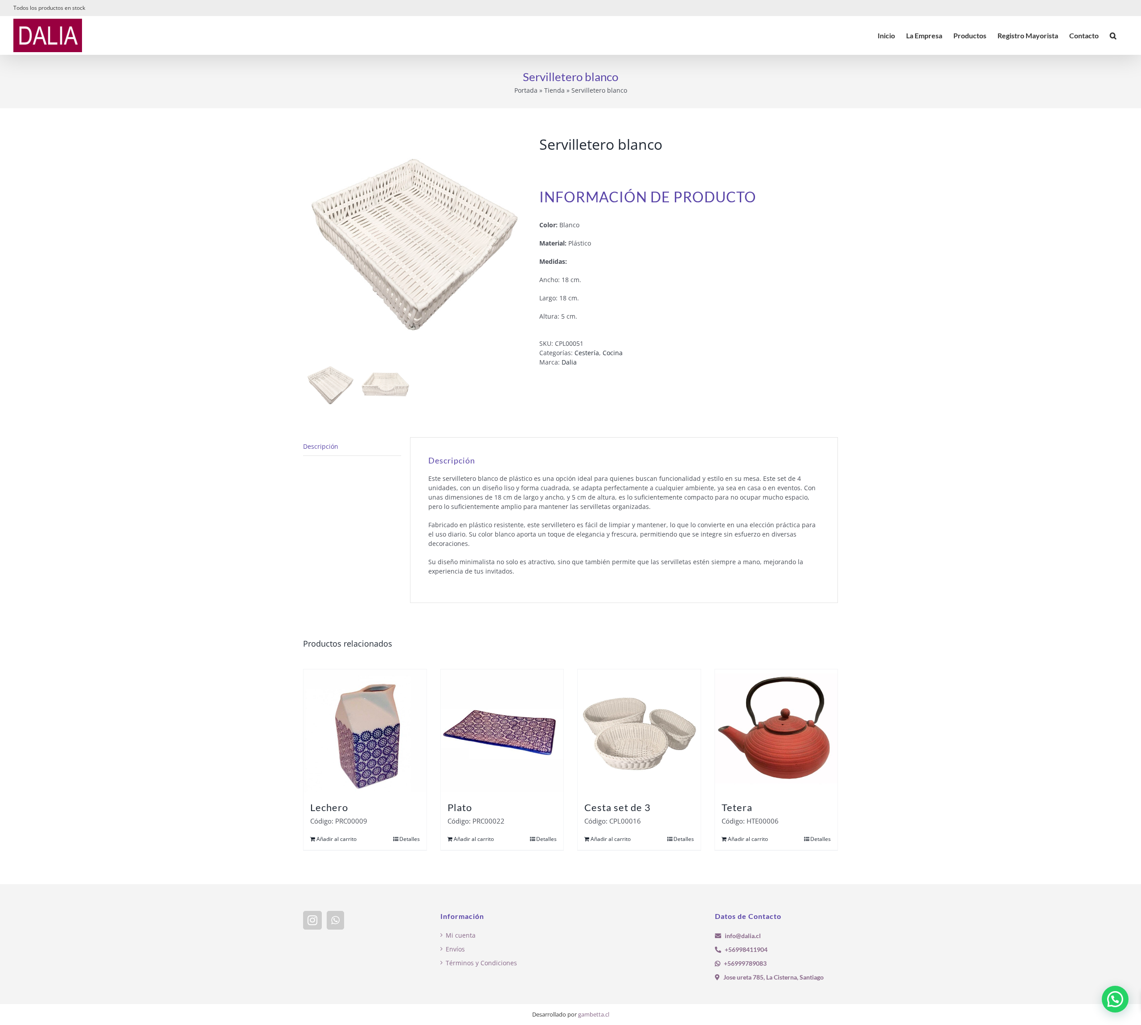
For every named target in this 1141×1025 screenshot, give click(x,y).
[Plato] (502, 730)
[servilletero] (414, 246)
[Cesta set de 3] (639, 730)
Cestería (587, 352)
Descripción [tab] (320, 446)
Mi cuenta (461, 935)
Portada (526, 90)
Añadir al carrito (336, 839)
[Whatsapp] (335, 920)
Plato (459, 807)
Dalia (569, 362)
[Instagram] (312, 920)
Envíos (455, 949)
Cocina (613, 352)
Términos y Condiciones (481, 963)
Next (520, 246)
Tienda (554, 90)
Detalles (409, 839)
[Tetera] (776, 730)
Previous (309, 246)
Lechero (329, 807)
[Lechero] (365, 730)
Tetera (737, 807)
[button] (1113, 35)
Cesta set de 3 (617, 807)
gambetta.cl (593, 1014)
